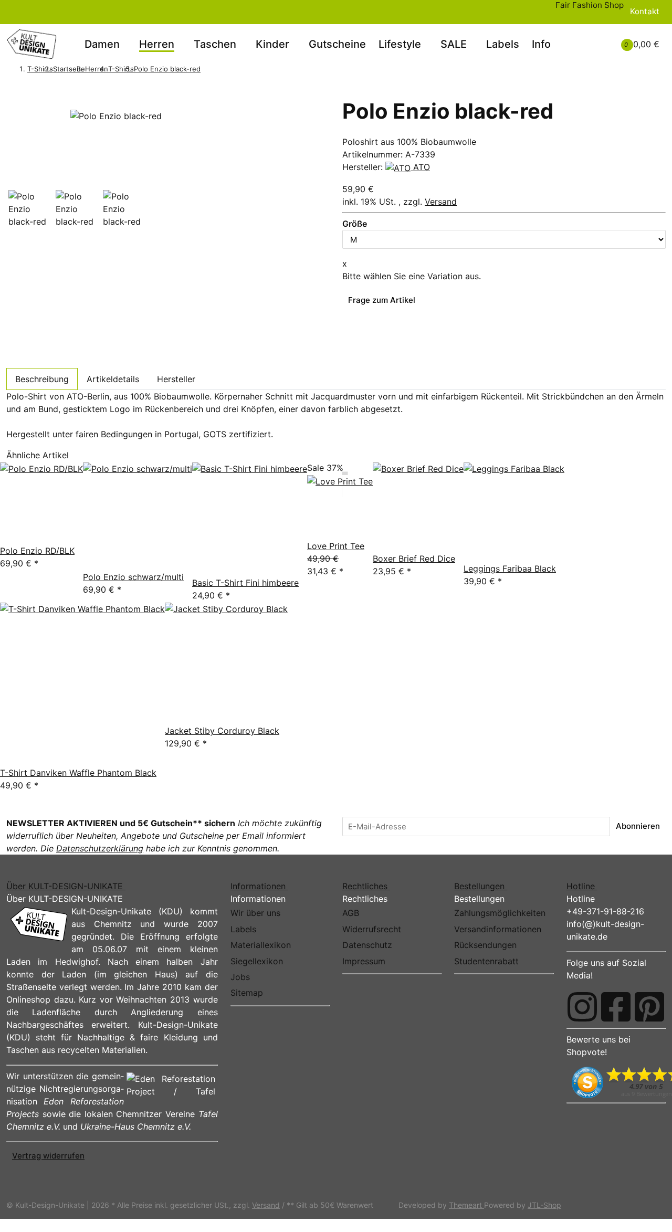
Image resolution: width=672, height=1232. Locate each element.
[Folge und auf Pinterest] (649, 1007)
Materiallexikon (260, 945)
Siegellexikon (256, 961)
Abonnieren (638, 826)
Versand (441, 201)
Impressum (363, 961)
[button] (583, 37)
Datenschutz (367, 945)
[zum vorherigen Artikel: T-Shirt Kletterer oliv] (206, 69)
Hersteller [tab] (176, 379)
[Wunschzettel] (596, 44)
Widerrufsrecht (371, 929)
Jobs (240, 977)
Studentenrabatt (486, 961)
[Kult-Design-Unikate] (31, 44)
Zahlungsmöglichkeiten (499, 913)
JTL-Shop (544, 1205)
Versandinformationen (497, 929)
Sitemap (246, 992)
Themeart (466, 1205)
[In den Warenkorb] (12, 92)
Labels (502, 44)
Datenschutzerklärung (99, 848)
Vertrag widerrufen (48, 1156)
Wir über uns (255, 913)
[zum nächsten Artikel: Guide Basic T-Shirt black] (220, 69)
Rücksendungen (485, 945)
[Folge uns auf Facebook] (616, 1007)
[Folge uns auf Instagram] (582, 1007)
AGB (350, 913)
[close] (12, 105)
